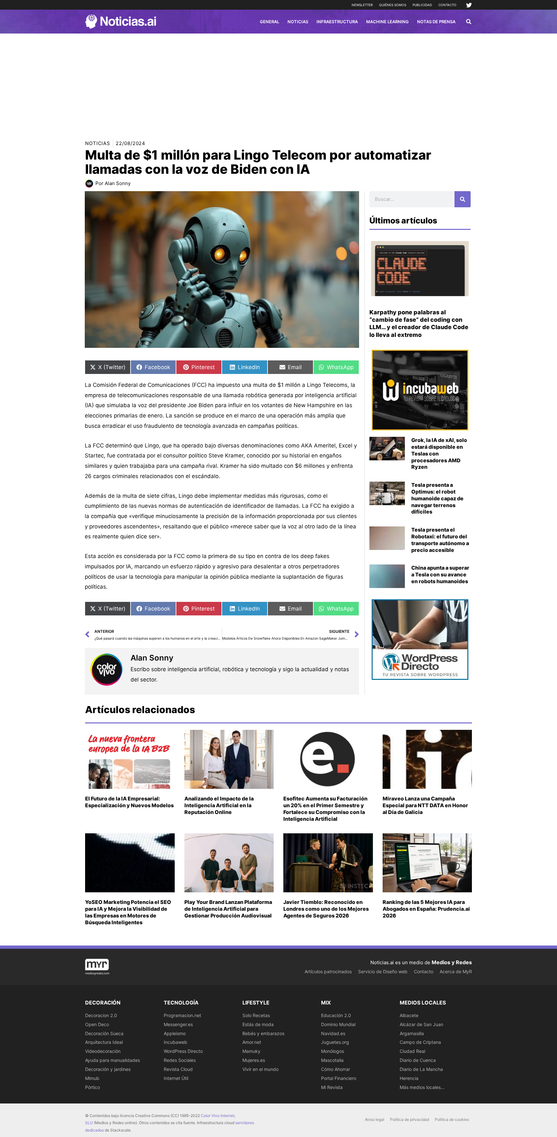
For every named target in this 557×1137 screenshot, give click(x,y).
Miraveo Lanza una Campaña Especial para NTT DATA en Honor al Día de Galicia (425, 805)
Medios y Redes (452, 962)
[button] (469, 22)
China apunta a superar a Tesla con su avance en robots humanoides (440, 574)
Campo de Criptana (420, 1042)
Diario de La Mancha (421, 1069)
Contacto (447, 5)
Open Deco (97, 1024)
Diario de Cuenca (418, 1060)
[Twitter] (469, 5)
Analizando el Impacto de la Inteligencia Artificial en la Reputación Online (219, 805)
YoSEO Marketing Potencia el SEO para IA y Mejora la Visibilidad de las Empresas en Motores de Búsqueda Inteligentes (128, 912)
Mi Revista (332, 1087)
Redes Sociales (180, 1060)
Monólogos (332, 1051)
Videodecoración (103, 1051)
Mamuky (251, 1051)
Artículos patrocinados (328, 971)
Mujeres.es (253, 1060)
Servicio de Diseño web (382, 971)
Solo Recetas (256, 1015)
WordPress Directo (183, 1051)
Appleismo (175, 1033)
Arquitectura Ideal (104, 1042)
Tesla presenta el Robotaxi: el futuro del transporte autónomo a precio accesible (440, 539)
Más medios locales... (422, 1087)
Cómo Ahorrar (335, 1069)
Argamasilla (412, 1033)
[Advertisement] (278, 82)
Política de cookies (452, 1119)
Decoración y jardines (108, 1069)
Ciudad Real (412, 1051)
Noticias (97, 143)
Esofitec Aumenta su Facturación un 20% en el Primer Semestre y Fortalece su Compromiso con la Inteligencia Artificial (325, 808)
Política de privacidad (409, 1119)
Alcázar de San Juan (421, 1024)
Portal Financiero (338, 1078)
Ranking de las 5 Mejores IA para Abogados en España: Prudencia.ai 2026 (426, 909)
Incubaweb (175, 1042)
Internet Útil (176, 1078)
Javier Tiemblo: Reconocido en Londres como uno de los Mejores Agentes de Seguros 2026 (326, 909)
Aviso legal (374, 1119)
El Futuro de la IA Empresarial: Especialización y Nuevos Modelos (129, 802)
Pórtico (92, 1087)
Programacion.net (182, 1015)
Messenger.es (178, 1024)
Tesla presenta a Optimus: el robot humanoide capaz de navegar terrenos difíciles (437, 498)
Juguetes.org (335, 1042)
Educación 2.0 (336, 1015)
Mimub (92, 1078)
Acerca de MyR (456, 971)
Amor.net (251, 1042)
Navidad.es (333, 1033)
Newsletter (362, 5)
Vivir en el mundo (260, 1069)
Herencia (409, 1078)
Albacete (409, 1015)
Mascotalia (332, 1060)
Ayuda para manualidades (112, 1060)
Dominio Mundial (338, 1024)
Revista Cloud (178, 1069)
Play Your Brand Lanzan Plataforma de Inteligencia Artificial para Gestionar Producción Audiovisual (228, 909)
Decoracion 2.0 (101, 1015)
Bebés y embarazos (263, 1033)
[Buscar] (462, 199)
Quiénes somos (392, 5)
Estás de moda (258, 1024)
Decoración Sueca (104, 1033)
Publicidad (422, 5)
